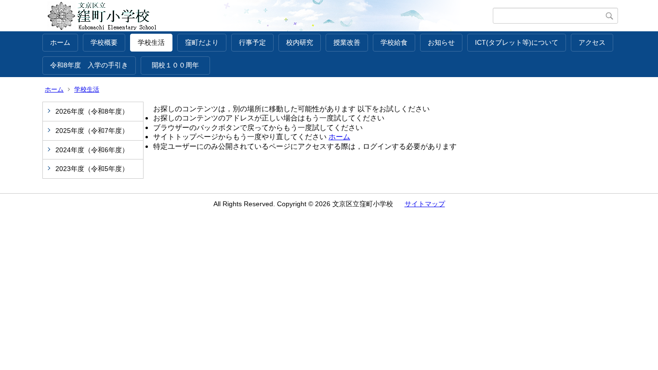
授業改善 (346, 42)
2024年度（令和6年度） (92, 150)
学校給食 (394, 42)
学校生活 (151, 42)
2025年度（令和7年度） (92, 130)
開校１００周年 (179, 65)
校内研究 (299, 42)
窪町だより (202, 42)
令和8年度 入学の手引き (89, 65)
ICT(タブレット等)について (516, 42)
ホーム (60, 42)
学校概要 (104, 42)
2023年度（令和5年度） (92, 168)
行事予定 (252, 42)
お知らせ (441, 42)
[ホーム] (267, 15)
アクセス (592, 42)
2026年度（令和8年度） (92, 111)
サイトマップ (425, 204)
